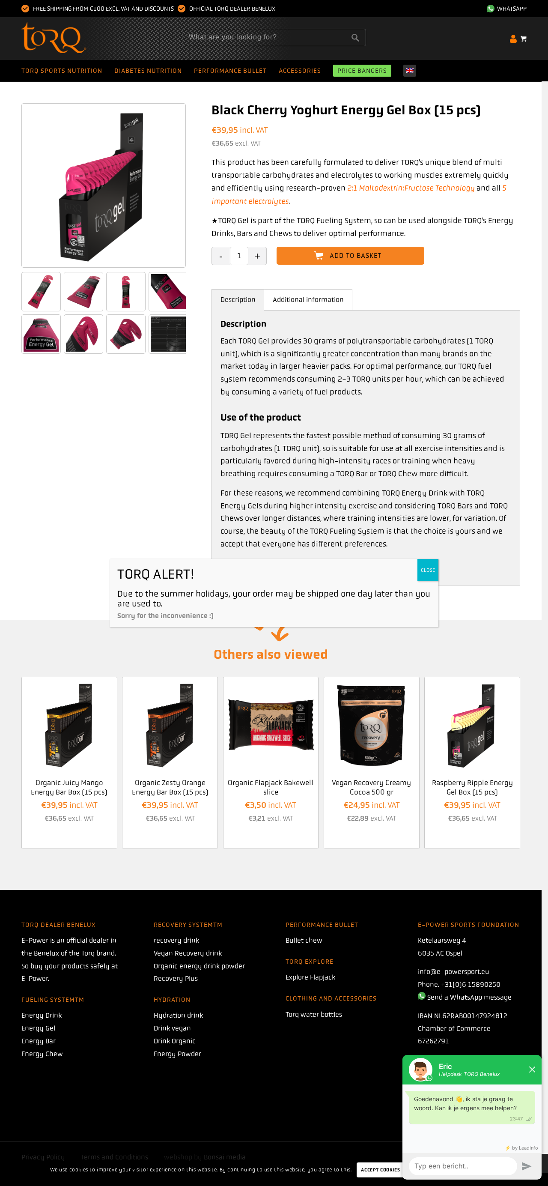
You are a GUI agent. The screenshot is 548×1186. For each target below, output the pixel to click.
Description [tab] (238, 300)
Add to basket (355, 255)
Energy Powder (177, 1054)
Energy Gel (38, 1028)
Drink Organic (175, 1041)
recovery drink (176, 940)
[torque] (70, 38)
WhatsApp (510, 8)
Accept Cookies (380, 1170)
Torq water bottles (314, 1014)
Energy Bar (38, 1041)
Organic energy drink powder (199, 966)
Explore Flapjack (310, 977)
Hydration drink (178, 1015)
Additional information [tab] (308, 300)
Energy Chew (42, 1054)
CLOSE (428, 570)
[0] (524, 38)
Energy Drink (41, 1015)
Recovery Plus (176, 978)
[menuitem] (504, 8)
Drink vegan (172, 1028)
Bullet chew (304, 940)
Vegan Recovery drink (188, 953)
